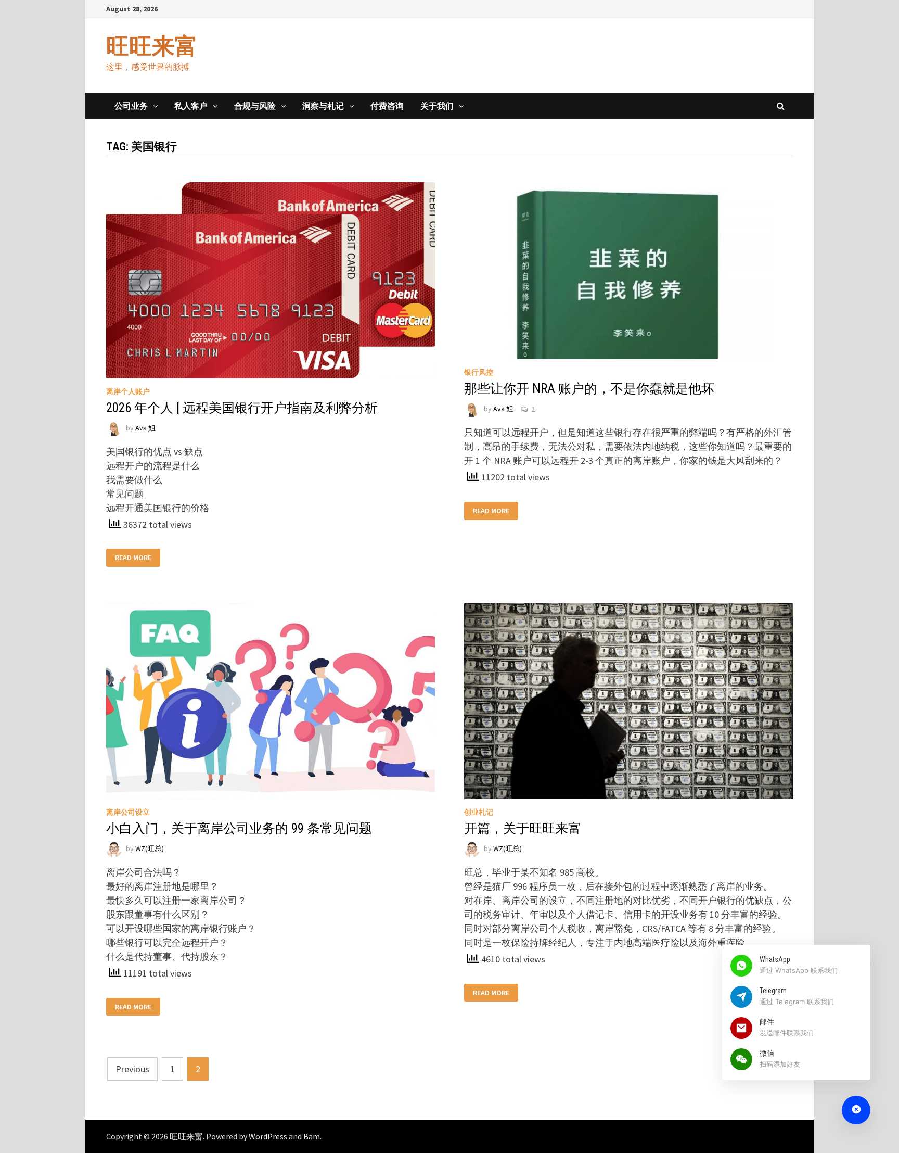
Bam (311, 1136)
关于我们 (437, 105)
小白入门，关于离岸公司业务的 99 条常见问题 (239, 828)
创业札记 (478, 812)
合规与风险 (255, 105)
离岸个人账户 (128, 391)
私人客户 (191, 105)
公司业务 (131, 105)
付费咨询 (387, 105)
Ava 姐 (145, 428)
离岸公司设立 (128, 812)
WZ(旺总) (149, 848)
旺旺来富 (152, 46)
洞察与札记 (323, 105)
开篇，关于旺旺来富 (522, 828)
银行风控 (478, 372)
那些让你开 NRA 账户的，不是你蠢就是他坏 (589, 388)
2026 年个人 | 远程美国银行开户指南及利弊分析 (242, 407)
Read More (133, 558)
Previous (132, 1069)
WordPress (268, 1136)
